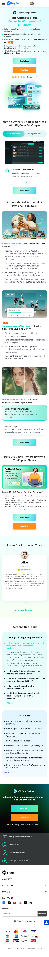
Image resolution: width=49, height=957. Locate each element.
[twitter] (9, 902)
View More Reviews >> (24, 610)
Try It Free (24, 61)
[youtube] (14, 902)
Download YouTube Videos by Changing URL (25, 745)
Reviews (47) (32, 77)
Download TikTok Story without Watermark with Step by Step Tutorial (24, 751)
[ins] (20, 902)
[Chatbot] (46, 922)
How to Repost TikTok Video (18, 741)
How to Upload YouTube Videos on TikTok (24, 728)
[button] (22, 182)
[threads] (25, 902)
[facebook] (3, 902)
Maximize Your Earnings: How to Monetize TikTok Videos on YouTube (24, 759)
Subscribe (42, 913)
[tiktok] (30, 902)
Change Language (25, 921)
